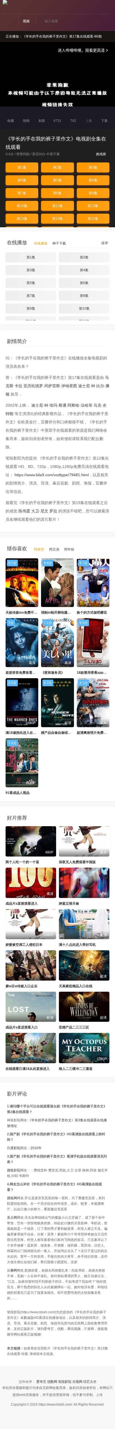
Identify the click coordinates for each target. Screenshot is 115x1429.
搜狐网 (12, 1198)
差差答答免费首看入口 (22, 673)
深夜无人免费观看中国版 (77, 862)
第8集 (57, 193)
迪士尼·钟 (86, 386)
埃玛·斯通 (57, 405)
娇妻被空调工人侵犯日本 (24, 945)
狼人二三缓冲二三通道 (75, 1069)
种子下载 (59, 243)
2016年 (36, 1148)
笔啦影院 (64, 1382)
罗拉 (53, 511)
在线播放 (40, 243)
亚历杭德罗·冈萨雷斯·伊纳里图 (50, 386)
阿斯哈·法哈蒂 (80, 405)
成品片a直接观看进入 (22, 903)
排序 (104, 243)
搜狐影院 (13, 1170)
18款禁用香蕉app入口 (93, 673)
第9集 (93, 193)
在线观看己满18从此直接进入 (28, 1069)
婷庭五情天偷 (69, 903)
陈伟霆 (24, 511)
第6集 (93, 180)
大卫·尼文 (39, 511)
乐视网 (77, 1382)
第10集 (22, 206)
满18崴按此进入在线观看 (24, 733)
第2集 (57, 167)
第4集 (22, 180)
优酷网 (52, 1382)
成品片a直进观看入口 (22, 1027)
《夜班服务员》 (52, 673)
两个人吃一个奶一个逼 (22, 862)
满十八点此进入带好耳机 (77, 945)
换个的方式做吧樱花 (92, 612)
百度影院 (13, 1148)
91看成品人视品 (18, 793)
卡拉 (18, 386)
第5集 (57, 180)
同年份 (69, 549)
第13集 (22, 219)
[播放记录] (110, 7)
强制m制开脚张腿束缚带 (59, 612)
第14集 (57, 219)
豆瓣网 (12, 1270)
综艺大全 (90, 1382)
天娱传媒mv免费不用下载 (25, 612)
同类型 (39, 549)
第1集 (22, 167)
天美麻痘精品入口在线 (75, 986)
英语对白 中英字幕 (46, 154)
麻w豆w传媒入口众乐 (21, 986)
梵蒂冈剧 (23, 154)
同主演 (54, 549)
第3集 (93, 167)
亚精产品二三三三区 (74, 1027)
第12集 (93, 206)
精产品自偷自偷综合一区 (59, 733)
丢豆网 (12, 1218)
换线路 (101, 154)
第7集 (22, 193)
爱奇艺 (41, 1382)
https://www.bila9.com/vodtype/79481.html (52, 475)
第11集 (57, 206)
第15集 (93, 219)
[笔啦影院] (5, 2)
